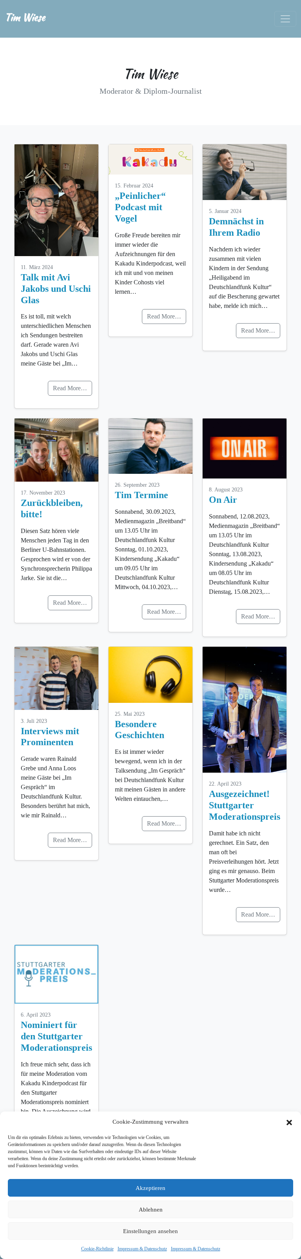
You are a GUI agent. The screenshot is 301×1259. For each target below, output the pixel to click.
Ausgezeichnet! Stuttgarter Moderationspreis (244, 805)
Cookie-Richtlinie (97, 1249)
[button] (289, 1122)
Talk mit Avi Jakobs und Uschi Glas (56, 288)
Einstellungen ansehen (150, 1231)
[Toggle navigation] (285, 19)
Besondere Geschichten (139, 729)
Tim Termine (141, 495)
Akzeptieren (150, 1188)
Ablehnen (151, 1209)
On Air (223, 500)
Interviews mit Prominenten (50, 737)
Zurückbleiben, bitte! (52, 508)
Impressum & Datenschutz (142, 1249)
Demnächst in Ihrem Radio (236, 227)
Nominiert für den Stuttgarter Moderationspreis (56, 1036)
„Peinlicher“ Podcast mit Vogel (140, 207)
